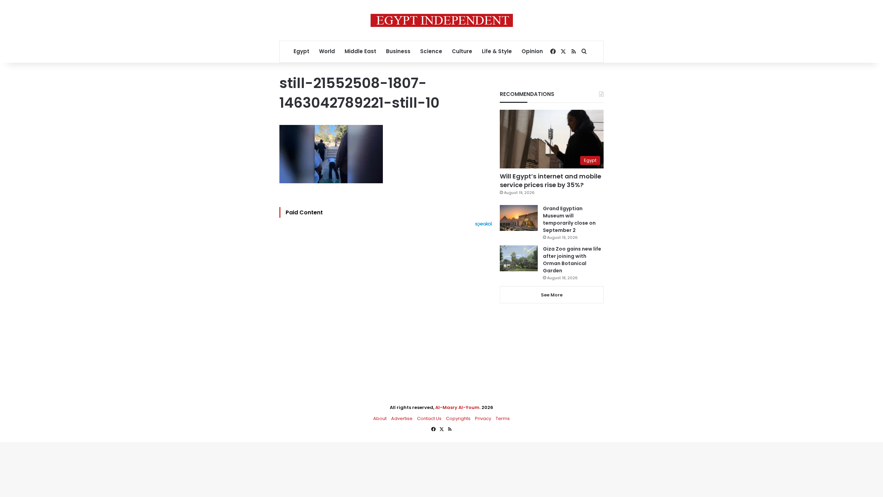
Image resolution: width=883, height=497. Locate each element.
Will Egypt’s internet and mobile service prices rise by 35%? (550, 180)
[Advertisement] (387, 303)
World (327, 51)
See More (552, 295)
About (380, 418)
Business (398, 51)
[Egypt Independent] (441, 20)
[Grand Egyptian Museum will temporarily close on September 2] (519, 218)
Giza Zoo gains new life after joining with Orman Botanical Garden (572, 259)
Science (431, 51)
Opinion (532, 51)
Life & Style (497, 51)
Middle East (360, 51)
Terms (503, 418)
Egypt (301, 51)
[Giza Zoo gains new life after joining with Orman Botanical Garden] (519, 258)
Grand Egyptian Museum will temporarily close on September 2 (569, 219)
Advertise (402, 418)
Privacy (483, 418)
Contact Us (429, 418)
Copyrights (458, 418)
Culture (462, 51)
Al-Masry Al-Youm (457, 407)
